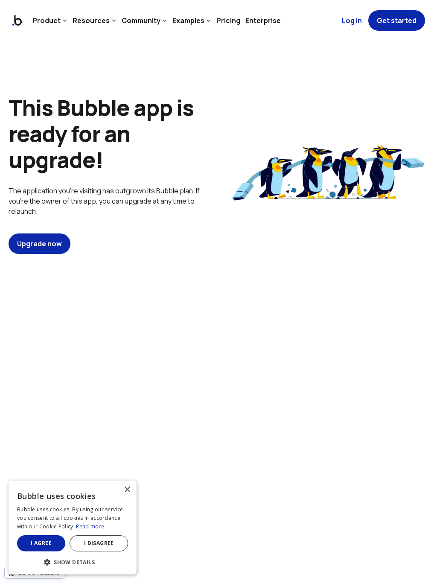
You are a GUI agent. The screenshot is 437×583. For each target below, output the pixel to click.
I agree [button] (41, 543)
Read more (90, 526)
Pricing (228, 20)
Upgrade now (39, 243)
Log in (352, 20)
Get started (397, 20)
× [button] (127, 490)
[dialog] (73, 527)
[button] (72, 561)
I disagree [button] (99, 543)
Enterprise (263, 20)
